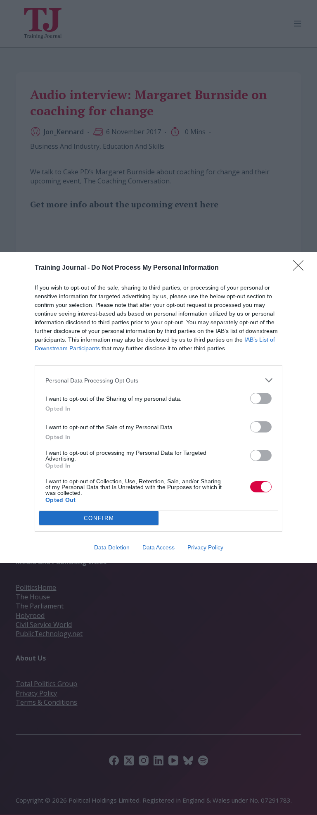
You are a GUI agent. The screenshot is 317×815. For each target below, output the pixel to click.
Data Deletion (112, 547)
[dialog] (158, 407)
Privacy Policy (205, 547)
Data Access (158, 547)
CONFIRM (99, 518)
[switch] (261, 398)
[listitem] (158, 380)
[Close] (301, 268)
